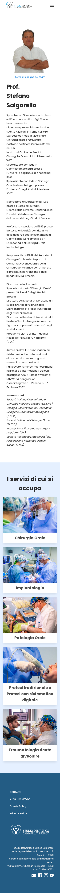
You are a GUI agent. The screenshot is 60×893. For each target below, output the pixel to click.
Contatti (15, 792)
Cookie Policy (18, 806)
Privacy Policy (18, 813)
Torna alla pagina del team (30, 77)
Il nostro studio (20, 798)
